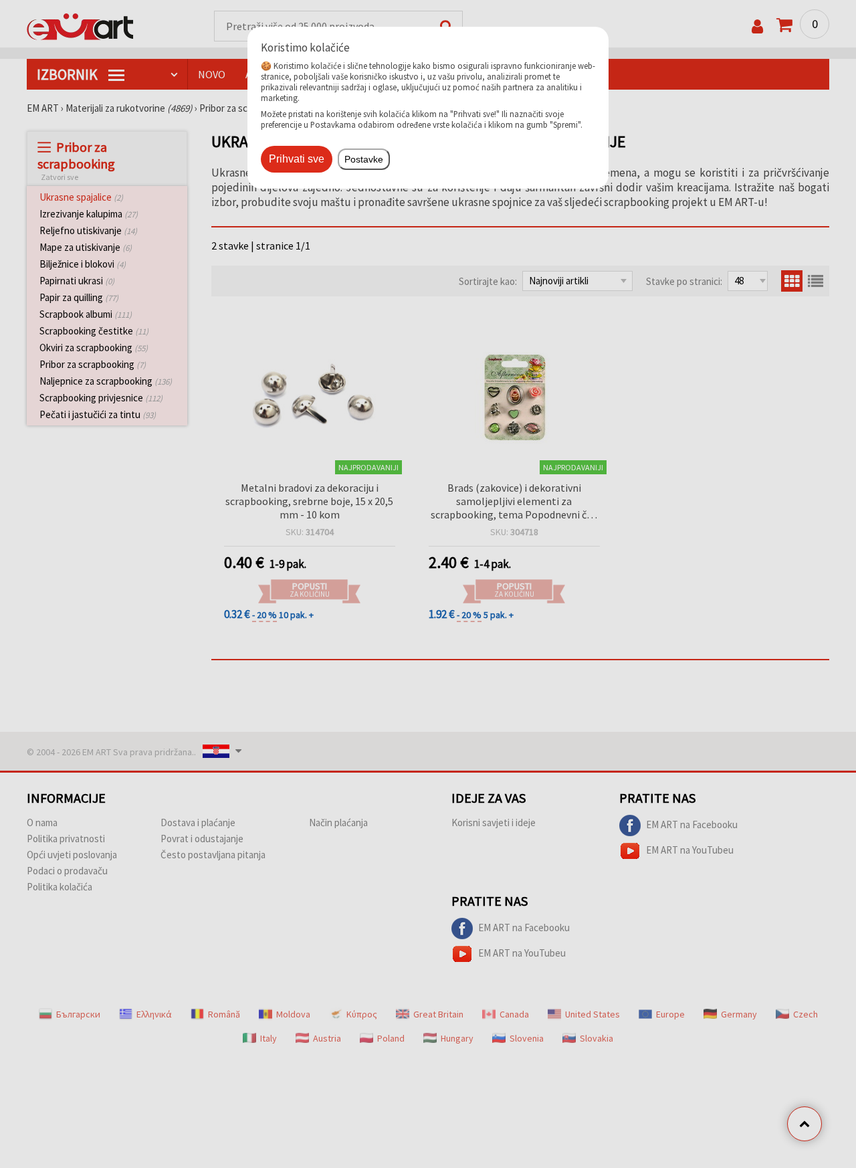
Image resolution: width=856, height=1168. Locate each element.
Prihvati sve (296, 159)
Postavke (363, 159)
